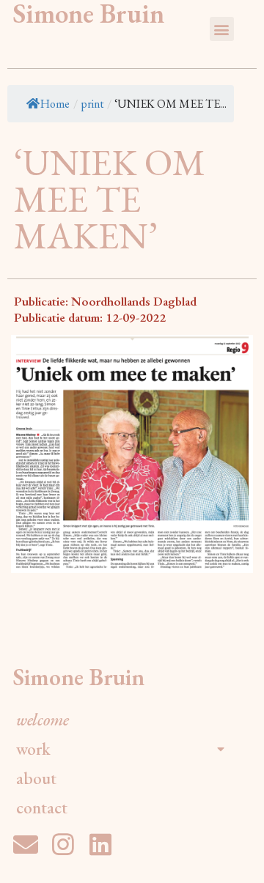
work (33, 749)
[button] (222, 29)
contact (41, 808)
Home (55, 103)
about (36, 778)
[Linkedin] (100, 844)
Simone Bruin (78, 677)
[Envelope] (25, 844)
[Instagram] (63, 844)
